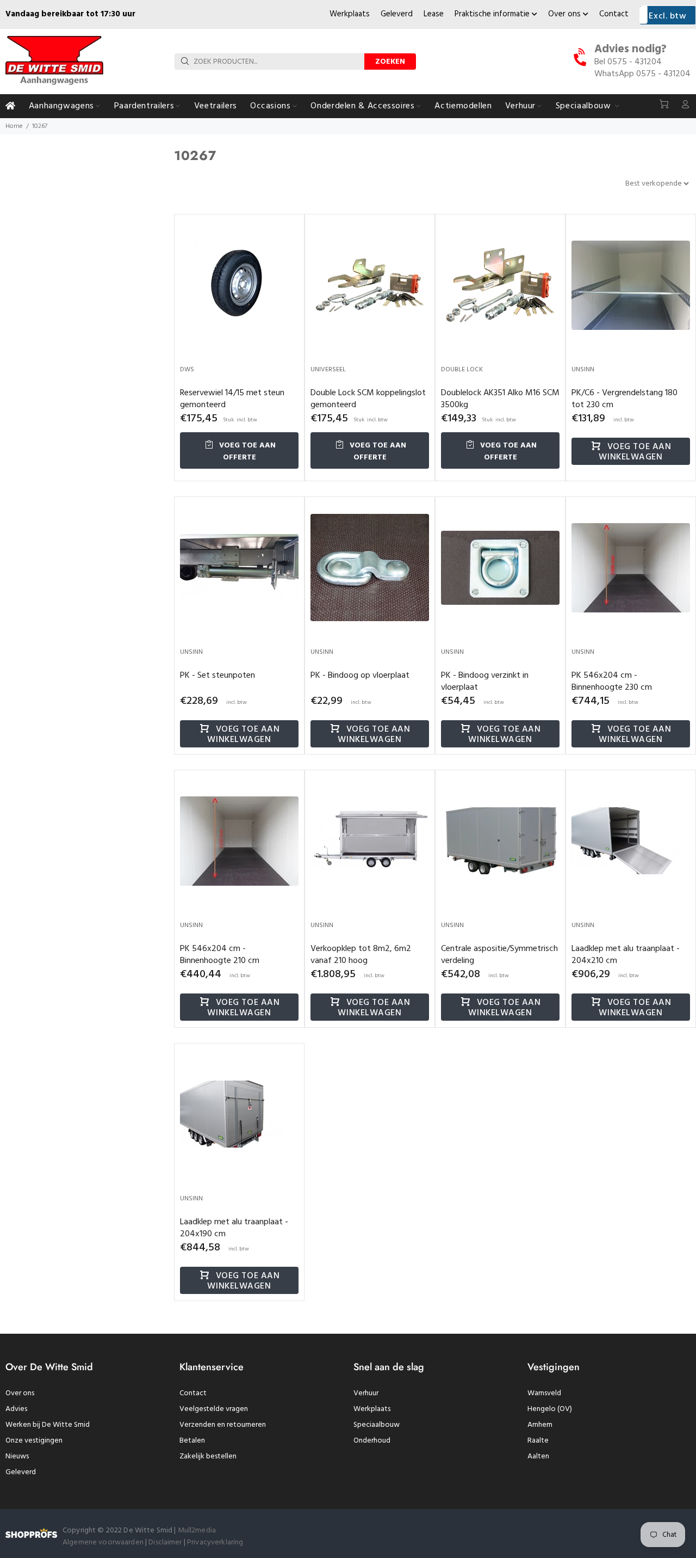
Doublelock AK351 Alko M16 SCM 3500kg (500, 399)
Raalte (538, 1440)
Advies (16, 1409)
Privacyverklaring (215, 1542)
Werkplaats (350, 14)
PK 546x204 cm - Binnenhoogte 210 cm (219, 955)
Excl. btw (667, 16)
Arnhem (539, 1425)
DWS (187, 369)
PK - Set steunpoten (217, 675)
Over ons (565, 14)
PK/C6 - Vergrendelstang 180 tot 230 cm (624, 399)
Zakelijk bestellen (208, 1456)
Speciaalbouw (376, 1425)
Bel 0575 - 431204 (628, 62)
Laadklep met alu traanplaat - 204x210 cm (625, 955)
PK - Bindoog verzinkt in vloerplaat (485, 681)
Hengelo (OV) (549, 1409)
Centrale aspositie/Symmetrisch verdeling (499, 955)
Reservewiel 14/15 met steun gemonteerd (232, 399)
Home (14, 126)
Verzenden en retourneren (222, 1425)
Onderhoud (371, 1440)
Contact (614, 14)
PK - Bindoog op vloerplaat (359, 675)
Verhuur (365, 1393)
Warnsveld (544, 1393)
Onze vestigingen (34, 1440)
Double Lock (462, 369)
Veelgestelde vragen (213, 1409)
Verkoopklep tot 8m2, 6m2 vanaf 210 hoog (360, 955)
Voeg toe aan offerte (246, 451)
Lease (434, 14)
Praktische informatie (493, 14)
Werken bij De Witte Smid (47, 1425)
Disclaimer (166, 1542)
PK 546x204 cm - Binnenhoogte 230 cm (611, 681)
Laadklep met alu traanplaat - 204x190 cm (234, 1228)
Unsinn (582, 369)
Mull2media (197, 1530)
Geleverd (397, 14)
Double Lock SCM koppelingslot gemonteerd (368, 399)
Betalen (192, 1440)
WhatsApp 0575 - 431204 (642, 74)
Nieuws (17, 1456)
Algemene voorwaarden (103, 1542)
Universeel (328, 369)
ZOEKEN (390, 62)
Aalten (538, 1456)
